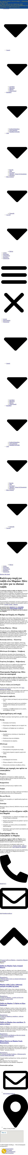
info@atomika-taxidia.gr (16, 608)
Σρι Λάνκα (12, 172)
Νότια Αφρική (12, 91)
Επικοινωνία (6, 258)
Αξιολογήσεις (6, 255)
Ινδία (10, 171)
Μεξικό (11, 251)
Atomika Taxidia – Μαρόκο (11, 604)
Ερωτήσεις (5, 257)
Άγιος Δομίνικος (13, 130)
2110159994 (20, 607)
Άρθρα (5, 252)
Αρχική (5, 319)
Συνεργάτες (6, 254)
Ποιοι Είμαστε (6, 320)
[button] (14, 288)
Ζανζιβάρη (12, 86)
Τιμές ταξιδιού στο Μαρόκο (19, 847)
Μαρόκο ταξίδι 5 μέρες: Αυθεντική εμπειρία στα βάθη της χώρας (11, 985)
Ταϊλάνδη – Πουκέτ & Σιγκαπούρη (18, 174)
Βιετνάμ (11, 169)
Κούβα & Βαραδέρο (14, 129)
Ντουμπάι (11, 213)
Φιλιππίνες (12, 175)
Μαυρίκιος (12, 88)
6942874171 (13, 607)
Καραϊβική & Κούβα (14, 131)
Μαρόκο (11, 89)
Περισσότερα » (4, 977)
